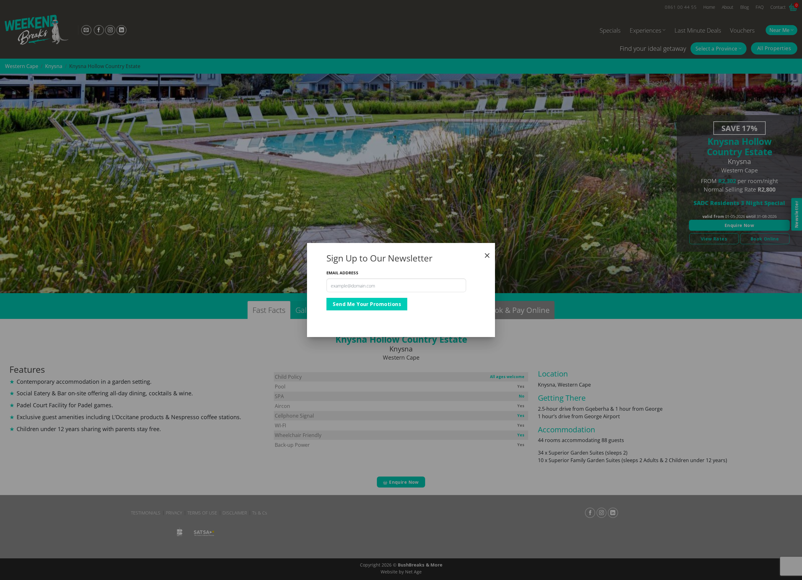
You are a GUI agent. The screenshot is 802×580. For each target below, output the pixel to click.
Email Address (342, 273)
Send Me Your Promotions (367, 304)
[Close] (487, 255)
